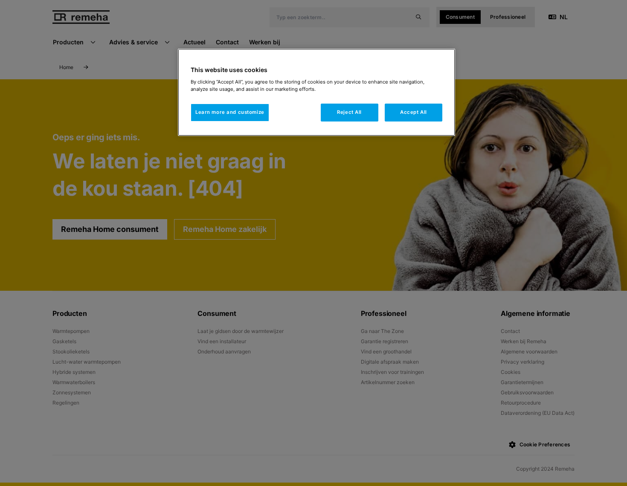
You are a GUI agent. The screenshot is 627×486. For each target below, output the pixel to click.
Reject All (349, 112)
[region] (316, 92)
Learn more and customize (229, 112)
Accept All (413, 112)
